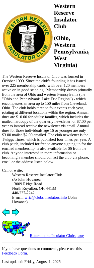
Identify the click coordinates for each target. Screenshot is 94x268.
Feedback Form (14, 253)
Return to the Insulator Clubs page (57, 236)
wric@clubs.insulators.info (46, 197)
